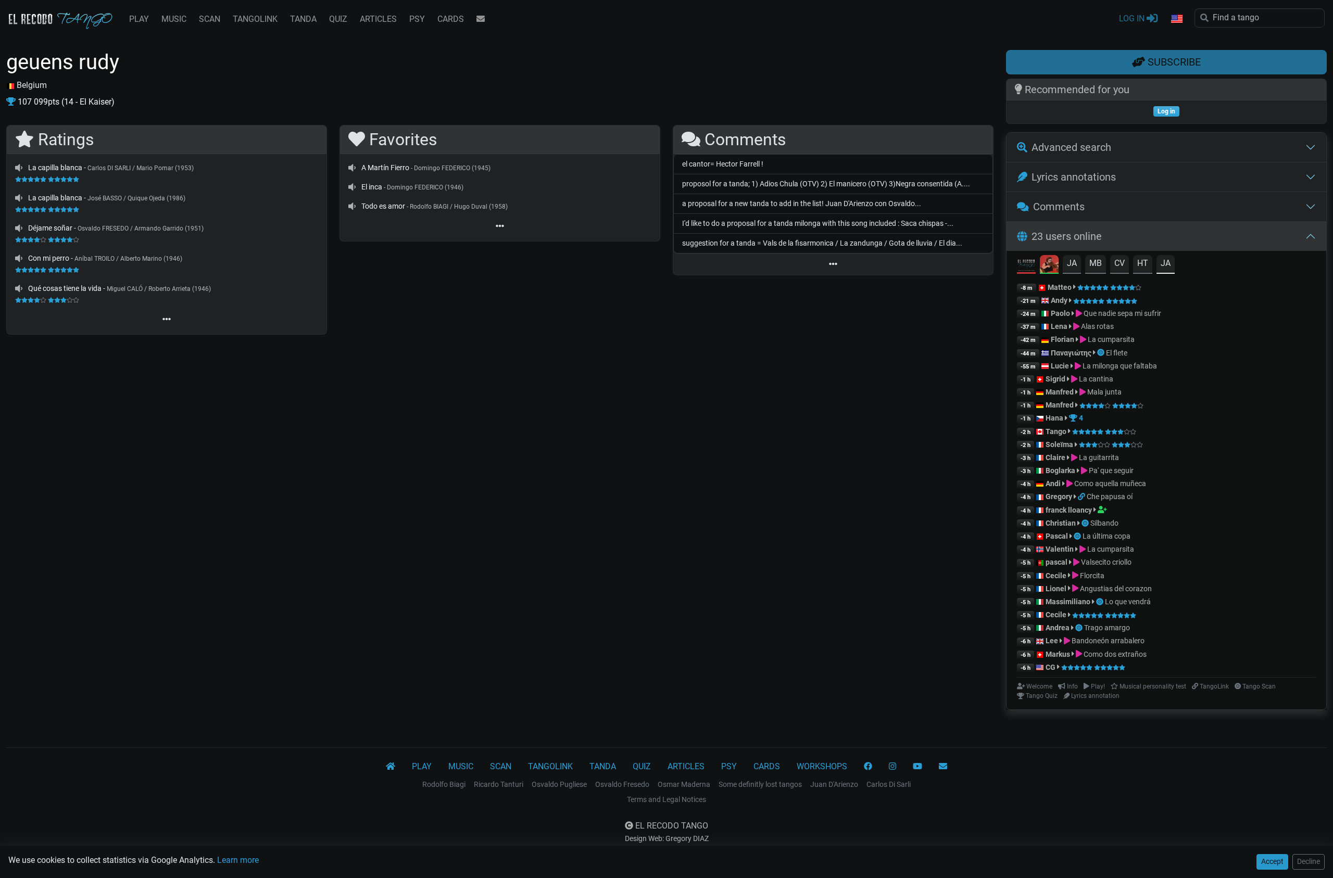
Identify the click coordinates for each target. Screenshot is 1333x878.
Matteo (1060, 287)
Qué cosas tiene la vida (65, 288)
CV (1119, 263)
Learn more (238, 860)
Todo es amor (383, 206)
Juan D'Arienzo (834, 784)
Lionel (1057, 588)
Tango (1057, 431)
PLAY (139, 19)
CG (1050, 667)
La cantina (1095, 379)
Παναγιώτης (1072, 353)
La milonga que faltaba (1119, 366)
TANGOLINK (255, 19)
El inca (371, 187)
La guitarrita (1098, 457)
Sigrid (1055, 379)
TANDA (303, 19)
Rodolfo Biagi (444, 784)
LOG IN (1133, 18)
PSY (417, 19)
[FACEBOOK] (868, 766)
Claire (1055, 457)
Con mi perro (48, 258)
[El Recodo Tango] (391, 766)
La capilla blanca (55, 167)
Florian (1062, 339)
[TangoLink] (1082, 496)
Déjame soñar (50, 228)
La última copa (1106, 536)
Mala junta (1104, 392)
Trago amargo (1107, 627)
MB (1095, 263)
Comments (1059, 206)
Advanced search (1071, 147)
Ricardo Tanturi (498, 784)
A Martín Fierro (385, 167)
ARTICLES (378, 19)
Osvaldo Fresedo (622, 784)
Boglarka (1060, 470)
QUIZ (338, 19)
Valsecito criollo (1105, 562)
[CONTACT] (480, 19)
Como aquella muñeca (1109, 483)
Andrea (1058, 627)
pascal (1056, 562)
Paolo (1060, 313)
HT (1142, 263)
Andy (1059, 300)
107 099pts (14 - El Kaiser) (65, 102)
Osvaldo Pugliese (559, 784)
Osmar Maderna (684, 784)
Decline (1308, 861)
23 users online (1067, 236)
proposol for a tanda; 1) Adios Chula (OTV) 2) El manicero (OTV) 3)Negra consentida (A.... (826, 184)
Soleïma (1059, 444)
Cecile (1056, 575)
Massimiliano (1068, 601)
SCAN (209, 19)
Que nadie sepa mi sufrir (1121, 313)
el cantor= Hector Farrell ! (722, 164)
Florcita (1091, 575)
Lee (1052, 641)
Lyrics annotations (1074, 177)
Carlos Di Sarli (888, 784)
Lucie (1060, 366)
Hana (1054, 418)
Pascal (1057, 536)
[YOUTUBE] (917, 766)
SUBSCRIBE (1173, 62)
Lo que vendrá (1128, 601)
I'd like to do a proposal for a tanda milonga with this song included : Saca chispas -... (817, 223)
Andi (1053, 483)
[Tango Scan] (1101, 353)
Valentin (1060, 549)
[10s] (18, 167)
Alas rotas (1096, 326)
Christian (1061, 523)
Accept (1272, 861)
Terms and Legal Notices (666, 799)
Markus (1058, 654)
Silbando (1104, 523)
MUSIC (173, 19)
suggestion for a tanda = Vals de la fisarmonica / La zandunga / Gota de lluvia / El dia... (822, 243)
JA (1072, 263)
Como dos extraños (1114, 654)
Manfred (1060, 392)
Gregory (1059, 496)
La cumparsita (1110, 339)
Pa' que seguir (1110, 470)
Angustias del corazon (1115, 588)
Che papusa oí (1110, 496)
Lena (1059, 326)
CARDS (450, 19)
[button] (1176, 19)
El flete (1116, 353)
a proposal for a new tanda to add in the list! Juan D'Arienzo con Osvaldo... (801, 203)
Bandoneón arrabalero (1107, 641)
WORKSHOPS (822, 766)
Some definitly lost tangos (760, 784)
